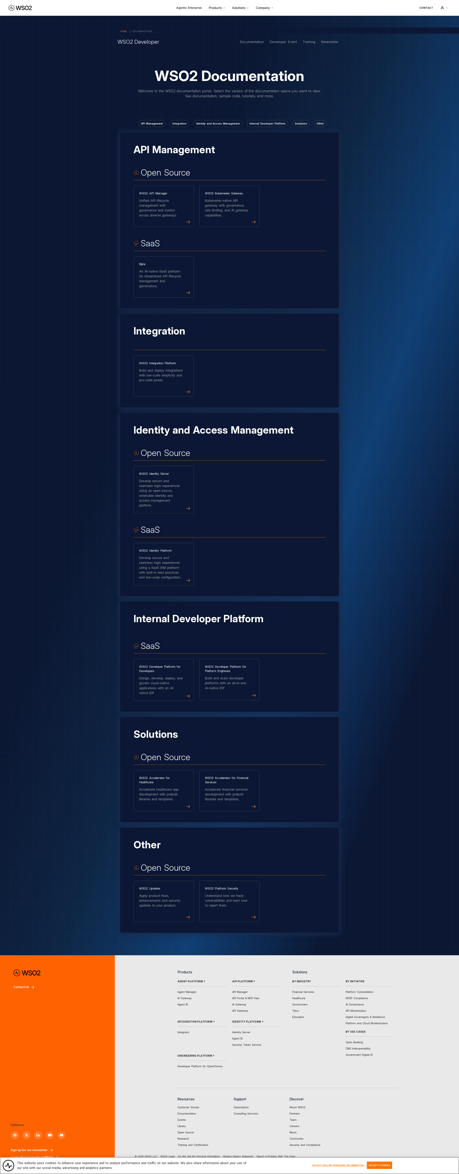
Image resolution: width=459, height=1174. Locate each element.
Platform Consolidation (359, 991)
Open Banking (354, 1042)
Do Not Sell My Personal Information (199, 1156)
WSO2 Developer (138, 42)
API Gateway (240, 1010)
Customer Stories (188, 1107)
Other (320, 123)
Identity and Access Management (218, 123)
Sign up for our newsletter (29, 1150)
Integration (179, 123)
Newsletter (330, 42)
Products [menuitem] (215, 8)
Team (293, 1119)
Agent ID (183, 1004)
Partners (295, 1113)
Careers (294, 1126)
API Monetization (356, 1010)
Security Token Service (246, 1044)
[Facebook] (15, 1135)
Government (299, 1004)
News (293, 1132)
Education (298, 1016)
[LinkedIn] (38, 1135)
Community (296, 1138)
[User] (443, 7)
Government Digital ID (359, 1054)
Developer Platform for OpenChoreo (200, 1066)
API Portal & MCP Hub (245, 998)
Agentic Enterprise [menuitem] (189, 7)
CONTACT (426, 7)
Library (182, 1126)
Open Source (186, 1132)
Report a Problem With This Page (276, 1156)
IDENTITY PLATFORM (246, 1021)
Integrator (183, 1032)
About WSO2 (297, 1107)
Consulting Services (246, 1113)
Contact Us (21, 987)
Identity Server (241, 1032)
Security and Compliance (305, 1144)
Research (183, 1138)
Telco (295, 1010)
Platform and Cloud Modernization (367, 1023)
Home (123, 31)
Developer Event (283, 42)
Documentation (252, 42)
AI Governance (355, 1004)
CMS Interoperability (358, 1048)
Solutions (301, 123)
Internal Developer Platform (267, 123)
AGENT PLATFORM (190, 981)
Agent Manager (187, 991)
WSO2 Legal (167, 1156)
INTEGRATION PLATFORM (195, 1021)
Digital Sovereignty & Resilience (365, 1016)
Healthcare (298, 998)
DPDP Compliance (357, 998)
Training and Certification (193, 1144)
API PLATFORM (242, 981)
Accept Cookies (379, 1165)
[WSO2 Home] (20, 8)
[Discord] (61, 1135)
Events (182, 1119)
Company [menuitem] (263, 8)
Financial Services (303, 991)
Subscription (241, 1107)
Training (309, 42)
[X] (26, 1135)
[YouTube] (50, 1135)
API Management (152, 123)
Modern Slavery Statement (238, 1156)
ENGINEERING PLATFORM (195, 1055)
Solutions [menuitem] (238, 8)
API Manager (240, 991)
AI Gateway (185, 998)
